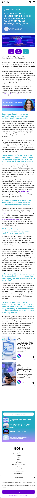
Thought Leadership (18, 454)
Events (18, 457)
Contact (18, 466)
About (18, 459)
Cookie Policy (18, 468)
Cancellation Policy (18, 473)
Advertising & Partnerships (18, 464)
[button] (34, 477)
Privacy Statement (23, 495)
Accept (18, 492)
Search (30, 2)
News (18, 452)
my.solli (18, 461)
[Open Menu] (34, 2)
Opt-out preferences (13, 495)
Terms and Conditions (18, 471)
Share (11, 52)
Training (18, 455)
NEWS (19, 338)
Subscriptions (18, 463)
